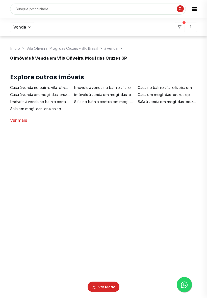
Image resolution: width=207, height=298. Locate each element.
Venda (19, 27)
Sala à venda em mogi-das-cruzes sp (170, 102)
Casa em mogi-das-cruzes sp (164, 94)
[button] (194, 9)
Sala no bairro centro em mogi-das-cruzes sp (114, 102)
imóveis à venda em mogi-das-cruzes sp (110, 94)
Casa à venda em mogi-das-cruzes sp (43, 94)
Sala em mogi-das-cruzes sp (35, 109)
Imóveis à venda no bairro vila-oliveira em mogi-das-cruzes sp (129, 87)
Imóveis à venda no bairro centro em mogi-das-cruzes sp (61, 102)
